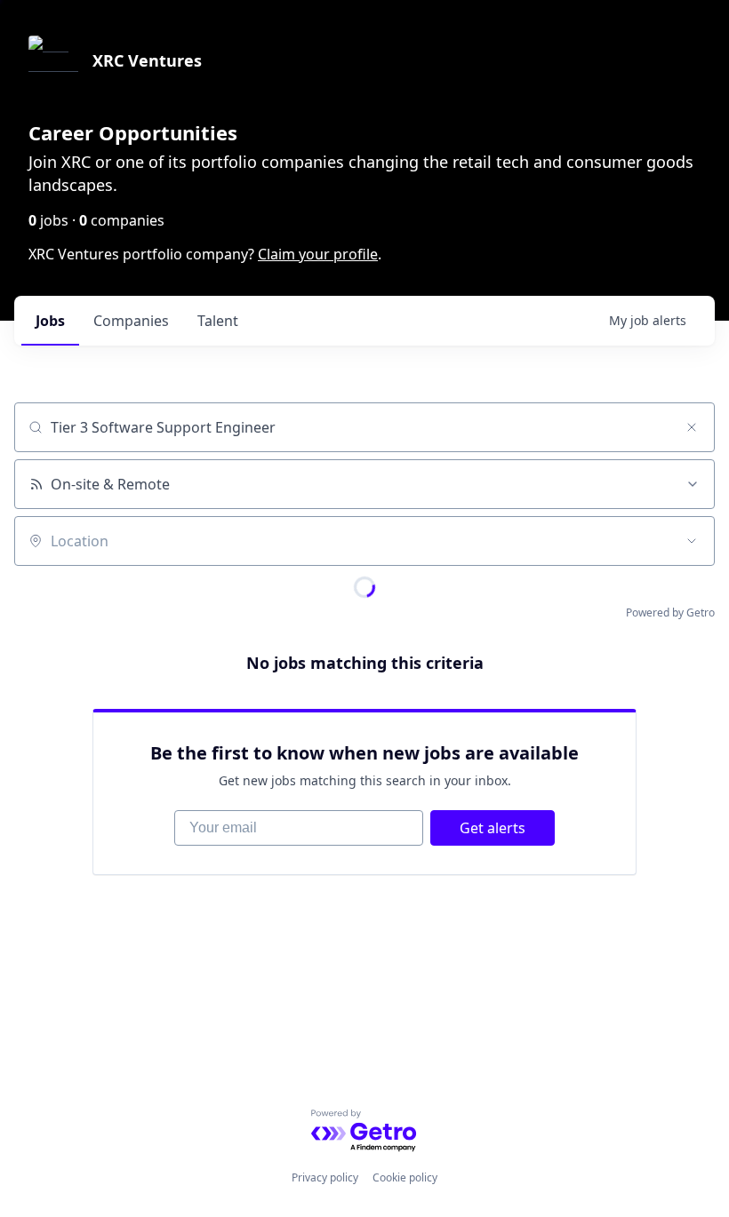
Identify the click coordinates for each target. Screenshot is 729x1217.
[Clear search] (691, 427)
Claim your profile (318, 254)
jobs (50, 320)
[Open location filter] (691, 541)
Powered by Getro (670, 612)
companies (131, 320)
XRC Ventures (147, 60)
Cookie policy (405, 1177)
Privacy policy (325, 1177)
